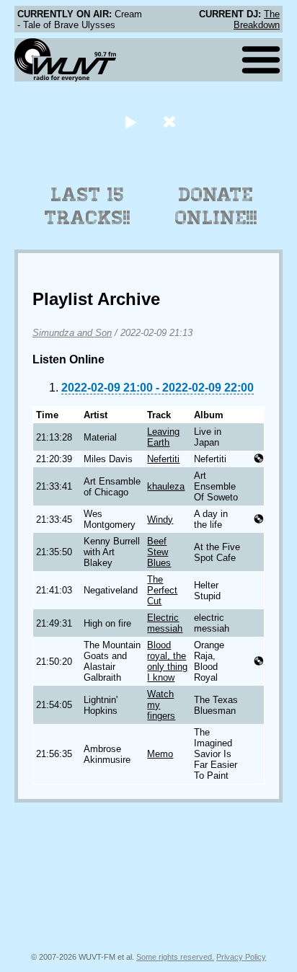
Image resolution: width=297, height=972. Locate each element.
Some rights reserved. (175, 957)
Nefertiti (163, 459)
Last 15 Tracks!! (87, 206)
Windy (160, 519)
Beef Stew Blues (159, 552)
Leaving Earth (163, 437)
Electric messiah (164, 623)
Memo (160, 753)
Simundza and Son (72, 332)
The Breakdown (257, 19)
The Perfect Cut (162, 590)
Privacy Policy (241, 957)
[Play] (130, 121)
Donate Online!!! (216, 206)
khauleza (166, 486)
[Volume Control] (171, 121)
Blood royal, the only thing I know (167, 661)
